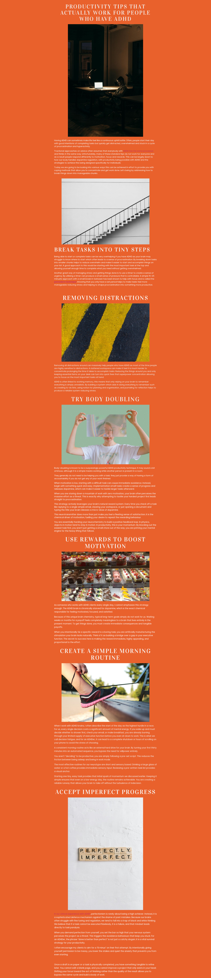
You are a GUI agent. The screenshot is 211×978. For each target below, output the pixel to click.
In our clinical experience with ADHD (72, 913)
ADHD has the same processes (138, 151)
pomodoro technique (65, 281)
